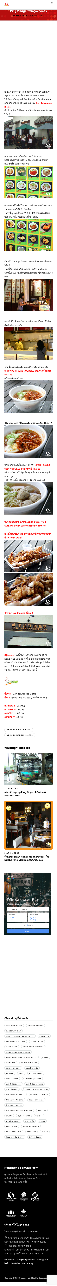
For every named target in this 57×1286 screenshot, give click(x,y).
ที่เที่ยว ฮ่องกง (12, 1079)
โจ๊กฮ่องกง (31, 1132)
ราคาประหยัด (12, 1089)
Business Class (14, 1025)
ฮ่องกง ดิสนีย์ (11, 1126)
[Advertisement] (28, 54)
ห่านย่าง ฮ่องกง (13, 1121)
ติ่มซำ (21, 1073)
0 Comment (37, 15)
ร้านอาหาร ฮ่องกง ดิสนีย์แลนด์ (19, 1110)
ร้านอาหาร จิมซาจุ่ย (15, 1100)
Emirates (44, 1036)
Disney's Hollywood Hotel (20, 1036)
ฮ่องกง (42, 1121)
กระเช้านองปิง (32, 1068)
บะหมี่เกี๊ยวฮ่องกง (13, 1084)
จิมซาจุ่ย (9, 1073)
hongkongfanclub (26, 1259)
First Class (37, 1041)
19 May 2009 (20, 15)
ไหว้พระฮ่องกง (35, 1137)
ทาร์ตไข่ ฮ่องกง (36, 1073)
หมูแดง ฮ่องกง (24, 1116)
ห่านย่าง (39, 1116)
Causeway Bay (13, 1031)
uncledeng (27, 1263)
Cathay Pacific (35, 1025)
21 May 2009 (11, 788)
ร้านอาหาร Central (15, 1094)
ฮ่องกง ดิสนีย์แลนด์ (31, 1126)
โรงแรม (44, 1132)
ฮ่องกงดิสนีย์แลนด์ (14, 1132)
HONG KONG (11, 1047)
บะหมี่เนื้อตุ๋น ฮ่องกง (34, 1084)
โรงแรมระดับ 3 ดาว (15, 1137)
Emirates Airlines (15, 1041)
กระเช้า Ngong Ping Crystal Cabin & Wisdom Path (25, 793)
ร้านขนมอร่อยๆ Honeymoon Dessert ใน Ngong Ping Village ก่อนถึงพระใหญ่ (26, 858)
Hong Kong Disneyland (18, 1052)
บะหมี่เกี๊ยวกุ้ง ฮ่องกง (32, 1079)
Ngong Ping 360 (29, 1063)
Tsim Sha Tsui (13, 1068)
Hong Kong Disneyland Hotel (21, 1057)
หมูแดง (9, 1116)
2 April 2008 (11, 853)
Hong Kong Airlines (33, 1047)
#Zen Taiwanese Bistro (20, 735)
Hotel (45, 1057)
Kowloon (11, 1063)
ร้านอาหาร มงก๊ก (36, 1100)
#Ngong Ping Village (19, 730)
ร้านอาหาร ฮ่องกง (14, 1105)
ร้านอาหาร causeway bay (35, 1089)
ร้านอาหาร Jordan (39, 1094)
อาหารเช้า (29, 1121)
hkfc (6, 1263)
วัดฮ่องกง (42, 1110)
